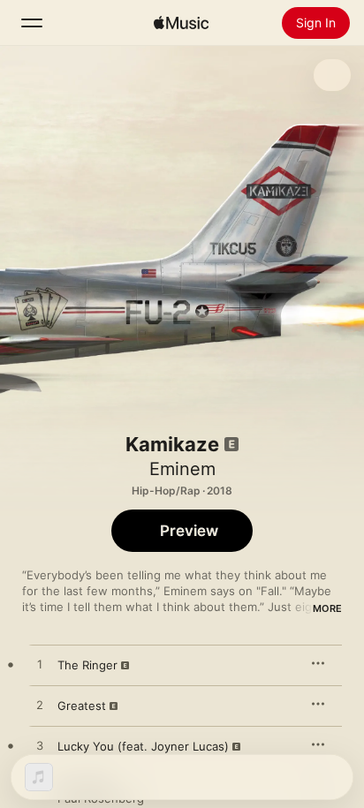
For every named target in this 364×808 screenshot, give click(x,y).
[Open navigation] (31, 23)
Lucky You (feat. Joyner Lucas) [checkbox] (143, 746)
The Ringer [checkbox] (87, 665)
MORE (327, 608)
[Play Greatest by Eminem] (39, 706)
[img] (181, 23)
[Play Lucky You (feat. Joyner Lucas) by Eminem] (39, 746)
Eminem (182, 469)
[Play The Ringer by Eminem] (39, 665)
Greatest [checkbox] (81, 706)
